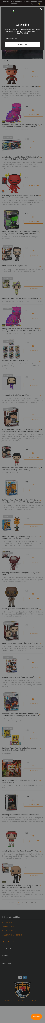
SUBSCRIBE (22, 44)
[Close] (41, 9)
